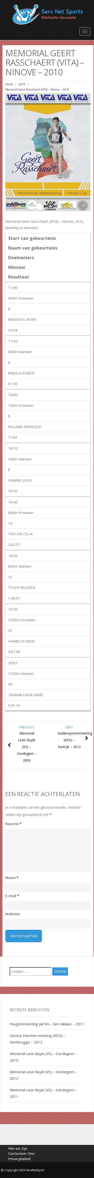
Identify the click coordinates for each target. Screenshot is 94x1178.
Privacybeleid (19, 1158)
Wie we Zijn (17, 1148)
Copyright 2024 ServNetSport (24, 1170)
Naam (12, 877)
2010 (22, 84)
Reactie (13, 823)
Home (9, 84)
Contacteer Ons (21, 1153)
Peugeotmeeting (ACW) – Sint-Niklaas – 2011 (47, 1023)
